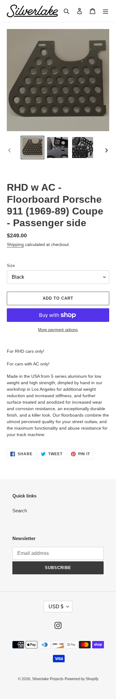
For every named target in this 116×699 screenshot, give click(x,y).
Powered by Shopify (81, 679)
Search (19, 510)
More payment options (58, 329)
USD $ (56, 606)
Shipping (15, 244)
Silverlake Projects (47, 679)
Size (11, 265)
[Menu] (105, 11)
